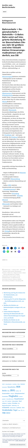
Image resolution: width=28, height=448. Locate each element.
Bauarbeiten (18, 271)
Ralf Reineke (7, 269)
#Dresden (20, 195)
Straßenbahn (7, 410)
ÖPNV (8, 413)
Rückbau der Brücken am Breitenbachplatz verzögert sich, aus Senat (14, 307)
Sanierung (14, 405)
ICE (6, 401)
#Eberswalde (6, 204)
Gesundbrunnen (10, 399)
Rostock (19, 279)
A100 (3, 384)
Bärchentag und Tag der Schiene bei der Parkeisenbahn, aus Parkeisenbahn (14, 295)
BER (18, 387)
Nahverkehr (15, 401)
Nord (20, 401)
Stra (23, 407)
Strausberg (18, 280)
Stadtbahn (12, 280)
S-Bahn (24, 272)
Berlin (4, 391)
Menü (4, 11)
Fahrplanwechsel (19, 393)
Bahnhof (22, 384)
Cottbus (17, 390)
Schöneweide (13, 407)
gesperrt (4, 399)
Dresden (17, 274)
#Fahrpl (7, 231)
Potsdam (14, 403)
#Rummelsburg (15, 179)
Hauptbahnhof (19, 399)
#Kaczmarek (12, 110)
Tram (19, 410)
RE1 (19, 403)
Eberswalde (5, 276)
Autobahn (14, 384)
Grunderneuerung (15, 277)
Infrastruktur (10, 272)
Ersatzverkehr (6, 393)
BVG (12, 390)
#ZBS (9, 185)
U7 (23, 410)
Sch (18, 405)
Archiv (4, 373)
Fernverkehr (5, 396)
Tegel (15, 410)
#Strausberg (15, 193)
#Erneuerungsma (7, 76)
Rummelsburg (5, 280)
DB (20, 390)
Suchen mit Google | (8, 431)
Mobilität (9, 401)
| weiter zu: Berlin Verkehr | (10, 424)
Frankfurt (21, 396)
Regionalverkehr (18, 272)
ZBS (22, 280)
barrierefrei (4, 387)
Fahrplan (4, 272)
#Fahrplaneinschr (7, 95)
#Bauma (4, 101)
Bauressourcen (11, 274)
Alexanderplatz (8, 384)
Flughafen (13, 396)
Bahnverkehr (11, 271)
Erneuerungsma (12, 276)
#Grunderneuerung (9, 189)
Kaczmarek (5, 279)
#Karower (23, 172)
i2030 (3, 401)
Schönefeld (5, 407)
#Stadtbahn (8, 135)
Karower (10, 279)
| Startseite (5, 420)
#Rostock (5, 200)
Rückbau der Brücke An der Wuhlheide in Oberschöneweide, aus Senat (14, 322)
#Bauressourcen (7, 93)
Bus (8, 391)
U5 (21, 410)
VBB (4, 413)
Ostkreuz (15, 279)
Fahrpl (18, 276)
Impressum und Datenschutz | (11, 428)
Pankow (9, 403)
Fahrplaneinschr (6, 277)
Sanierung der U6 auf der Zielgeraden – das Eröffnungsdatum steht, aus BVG (15, 301)
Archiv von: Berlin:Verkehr (8, 6)
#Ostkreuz (14, 137)
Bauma (5, 274)
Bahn (18, 384)
